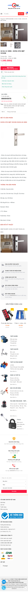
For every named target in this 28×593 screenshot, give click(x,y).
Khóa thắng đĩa (20, 424)
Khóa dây (19, 426)
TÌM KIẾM (14, 491)
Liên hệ (2, 504)
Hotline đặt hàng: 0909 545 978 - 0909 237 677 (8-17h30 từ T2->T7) (8, 529)
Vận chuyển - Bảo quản (16, 382)
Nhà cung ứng (4, 509)
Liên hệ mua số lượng (6, 101)
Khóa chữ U (20, 422)
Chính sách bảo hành (6, 540)
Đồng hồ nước (13, 356)
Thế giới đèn (13, 343)
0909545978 (6, 98)
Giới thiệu (3, 502)
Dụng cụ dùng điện (14, 380)
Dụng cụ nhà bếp (14, 393)
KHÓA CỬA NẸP (13, 104)
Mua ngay (10, 68)
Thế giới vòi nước (14, 354)
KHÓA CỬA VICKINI (9, 107)
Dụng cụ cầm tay (14, 378)
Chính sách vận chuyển (6, 538)
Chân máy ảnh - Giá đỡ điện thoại (18, 404)
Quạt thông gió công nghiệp (17, 367)
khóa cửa (6, 104)
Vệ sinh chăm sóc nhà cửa (16, 391)
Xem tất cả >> (13, 345)
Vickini (9, 56)
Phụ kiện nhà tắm (14, 395)
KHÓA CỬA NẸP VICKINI (18, 106)
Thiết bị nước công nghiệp (16, 369)
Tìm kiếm (21, 13)
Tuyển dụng (3, 507)
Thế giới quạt (13, 341)
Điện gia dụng (13, 339)
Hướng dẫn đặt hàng (6, 524)
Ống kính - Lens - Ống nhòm (17, 407)
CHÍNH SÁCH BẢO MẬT (6, 543)
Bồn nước (12, 352)
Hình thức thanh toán (6, 545)
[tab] (3, 111)
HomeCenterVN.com (15, 581)
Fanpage (5, 566)
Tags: (2, 104)
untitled (12, 365)
